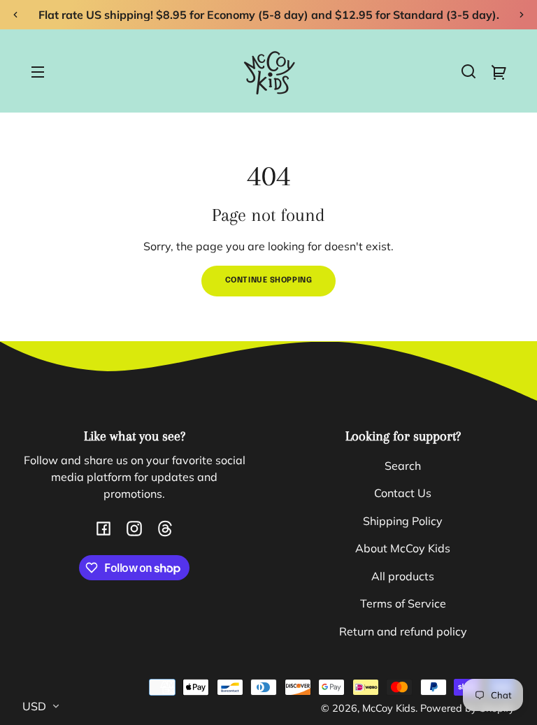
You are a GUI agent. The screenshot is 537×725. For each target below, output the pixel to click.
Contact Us (402, 493)
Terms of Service (403, 603)
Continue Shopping (269, 280)
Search (403, 466)
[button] (468, 71)
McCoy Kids (388, 708)
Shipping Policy (403, 521)
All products (402, 576)
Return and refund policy (403, 631)
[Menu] (37, 71)
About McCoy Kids (402, 548)
